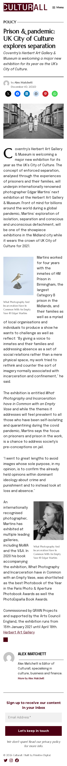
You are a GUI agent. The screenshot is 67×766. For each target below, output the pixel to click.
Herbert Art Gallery (19, 632)
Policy (9, 22)
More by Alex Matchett (31, 678)
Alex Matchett (24, 82)
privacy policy (51, 742)
